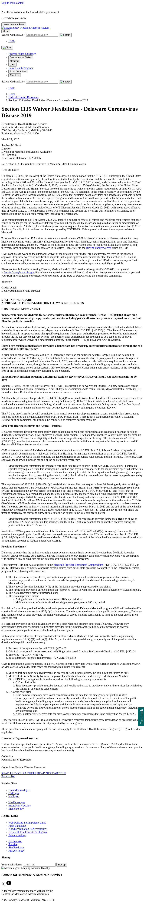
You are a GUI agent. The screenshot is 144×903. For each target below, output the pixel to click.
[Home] (25, 27)
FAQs (11, 41)
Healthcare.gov (16, 802)
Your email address (11, 864)
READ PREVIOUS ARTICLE (19, 773)
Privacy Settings (17, 835)
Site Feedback (16, 847)
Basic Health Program (20, 68)
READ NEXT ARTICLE (51, 773)
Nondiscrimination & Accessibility (27, 828)
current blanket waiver (98, 247)
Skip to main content (12, 2)
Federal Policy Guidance (22, 53)
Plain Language (17, 825)
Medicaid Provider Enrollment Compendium (78, 564)
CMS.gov (13, 793)
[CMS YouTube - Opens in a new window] (9, 884)
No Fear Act (15, 841)
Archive (12, 844)
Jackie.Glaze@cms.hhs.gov (19, 272)
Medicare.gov (16, 808)
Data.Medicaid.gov (19, 790)
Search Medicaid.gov (13, 34)
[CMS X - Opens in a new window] (3, 884)
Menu (5, 31)
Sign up (62, 864)
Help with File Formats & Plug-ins (27, 832)
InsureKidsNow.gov (19, 805)
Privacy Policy (16, 850)
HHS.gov (13, 796)
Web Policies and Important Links (27, 822)
